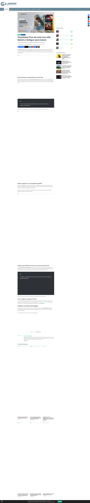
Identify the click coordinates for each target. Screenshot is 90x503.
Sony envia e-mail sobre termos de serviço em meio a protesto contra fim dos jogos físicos (23, 494)
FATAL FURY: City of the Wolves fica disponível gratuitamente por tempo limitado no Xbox (66, 72)
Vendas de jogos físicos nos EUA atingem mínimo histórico (48, 494)
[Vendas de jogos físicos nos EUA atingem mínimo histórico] (48, 457)
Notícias (6, 9)
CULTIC (60, 31)
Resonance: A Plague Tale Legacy (64, 39)
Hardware (24, 9)
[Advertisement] (60, 3)
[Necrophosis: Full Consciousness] (57, 44)
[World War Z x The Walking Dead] (57, 35)
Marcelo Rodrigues (28, 44)
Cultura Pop (33, 9)
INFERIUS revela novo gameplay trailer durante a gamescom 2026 (66, 62)
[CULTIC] (57, 31)
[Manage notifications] (2, 501)
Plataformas (17, 9)
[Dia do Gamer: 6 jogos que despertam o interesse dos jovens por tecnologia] (58, 67)
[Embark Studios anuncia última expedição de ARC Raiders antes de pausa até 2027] (35, 457)
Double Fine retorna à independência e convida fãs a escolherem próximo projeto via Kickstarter (48, 418)
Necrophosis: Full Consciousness (64, 43)
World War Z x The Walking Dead (64, 35)
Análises (11, 9)
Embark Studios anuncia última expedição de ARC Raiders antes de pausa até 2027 (35, 494)
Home (2, 9)
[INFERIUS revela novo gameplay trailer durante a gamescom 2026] (58, 62)
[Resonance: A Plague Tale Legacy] (57, 39)
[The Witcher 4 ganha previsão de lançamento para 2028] (23, 381)
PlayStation (23, 34)
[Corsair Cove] (57, 48)
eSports (28, 9)
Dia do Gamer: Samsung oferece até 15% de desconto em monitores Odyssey (67, 76)
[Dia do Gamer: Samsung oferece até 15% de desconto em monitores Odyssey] (58, 77)
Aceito (60, 501)
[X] (26, 340)
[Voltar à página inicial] (9, 4)
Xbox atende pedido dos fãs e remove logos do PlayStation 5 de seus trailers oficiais (35, 418)
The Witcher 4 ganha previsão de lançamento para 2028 (23, 417)
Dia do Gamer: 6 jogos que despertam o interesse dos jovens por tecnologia (66, 66)
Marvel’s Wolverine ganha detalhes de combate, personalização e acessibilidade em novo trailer (66, 56)
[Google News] (38, 332)
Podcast (38, 9)
